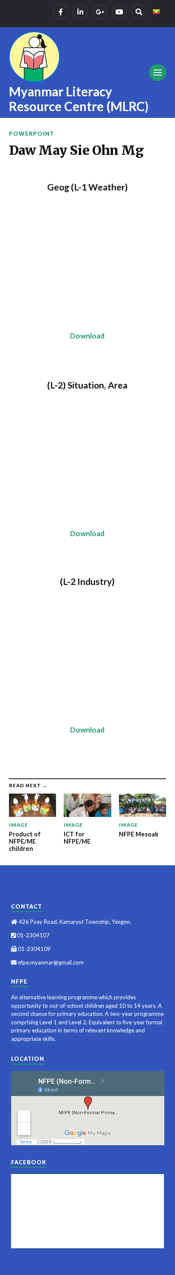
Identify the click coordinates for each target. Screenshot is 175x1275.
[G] (99, 12)
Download (87, 335)
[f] (60, 12)
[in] (80, 12)
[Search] (139, 12)
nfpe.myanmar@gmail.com (50, 962)
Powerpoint (31, 133)
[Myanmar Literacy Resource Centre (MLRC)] (34, 56)
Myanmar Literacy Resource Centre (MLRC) (79, 99)
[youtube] (119, 12)
